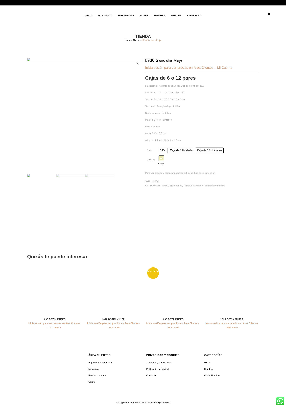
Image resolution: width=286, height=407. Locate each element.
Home (127, 40)
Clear (161, 163)
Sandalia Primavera (215, 185)
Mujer (165, 185)
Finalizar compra (97, 375)
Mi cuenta (93, 369)
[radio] (163, 150)
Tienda (136, 40)
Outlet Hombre (212, 375)
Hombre (208, 369)
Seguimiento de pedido (100, 362)
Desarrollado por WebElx (158, 402)
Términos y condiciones (158, 362)
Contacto (151, 375)
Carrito (91, 382)
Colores (151, 159)
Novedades (176, 185)
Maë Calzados (139, 402)
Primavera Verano (193, 185)
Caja (149, 150)
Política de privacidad (157, 369)
